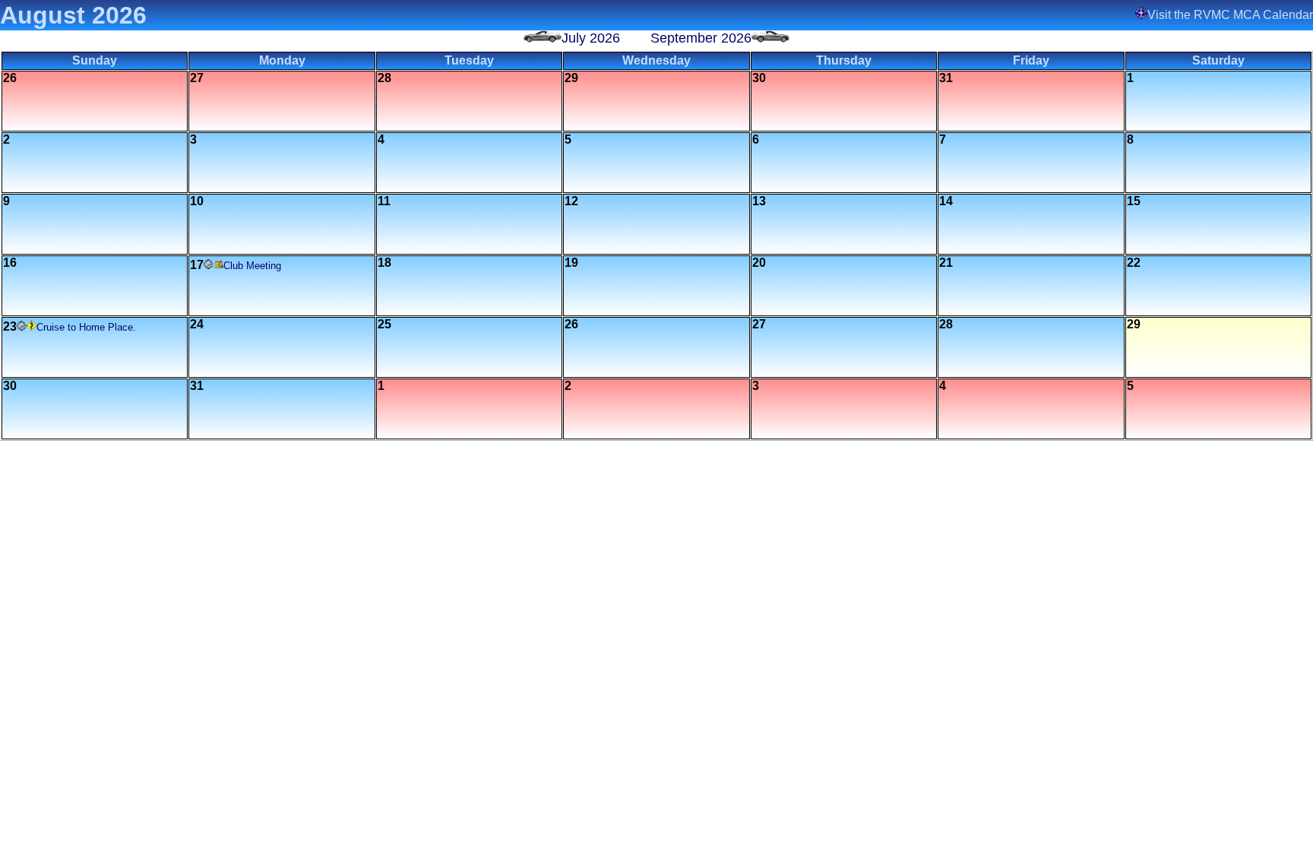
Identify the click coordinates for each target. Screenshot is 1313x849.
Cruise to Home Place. (86, 327)
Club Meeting (252, 265)
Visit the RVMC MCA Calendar (1230, 14)
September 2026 (700, 38)
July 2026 (591, 38)
